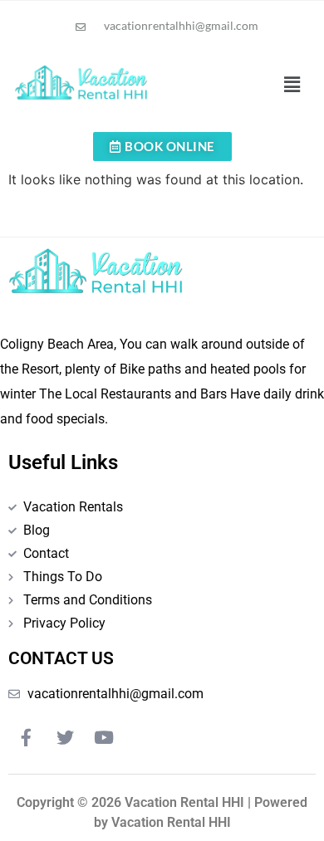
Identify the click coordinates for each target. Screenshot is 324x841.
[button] (291, 84)
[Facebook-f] (25, 738)
